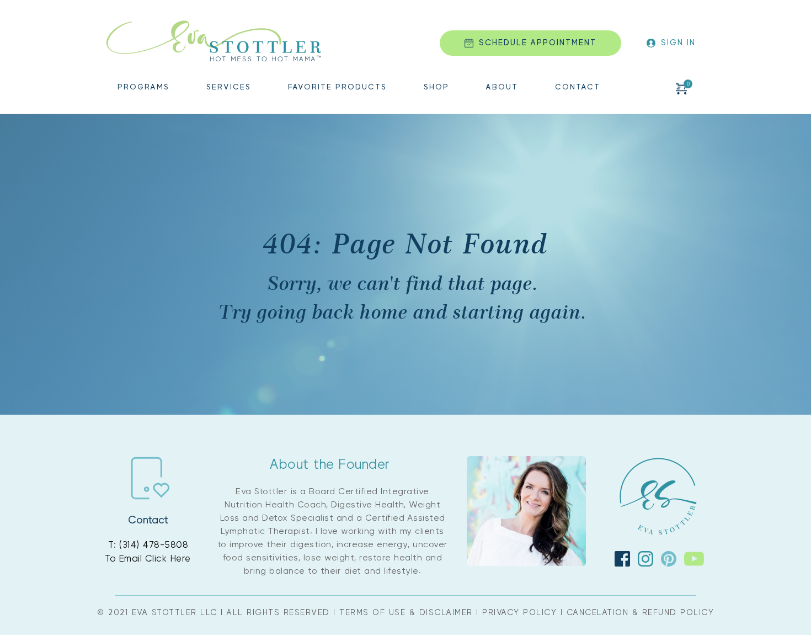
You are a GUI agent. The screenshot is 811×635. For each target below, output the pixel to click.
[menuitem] (143, 88)
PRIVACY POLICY (519, 612)
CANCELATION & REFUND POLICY (640, 612)
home (384, 311)
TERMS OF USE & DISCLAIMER (406, 612)
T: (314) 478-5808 (148, 544)
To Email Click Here (148, 558)
